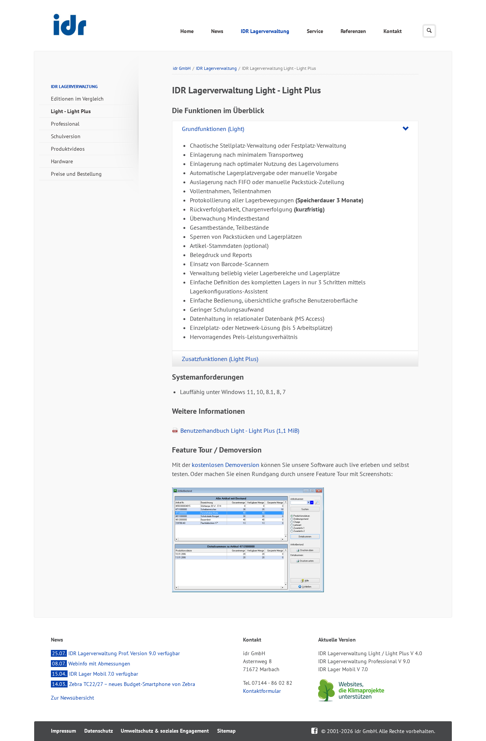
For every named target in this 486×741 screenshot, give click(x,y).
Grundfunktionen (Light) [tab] (213, 128)
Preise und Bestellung (76, 173)
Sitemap (226, 730)
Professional (65, 123)
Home (187, 31)
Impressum (63, 730)
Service (315, 31)
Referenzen (353, 31)
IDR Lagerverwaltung (265, 31)
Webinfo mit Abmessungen (91, 663)
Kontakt (392, 31)
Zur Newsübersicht (72, 697)
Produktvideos (68, 148)
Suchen (429, 30)
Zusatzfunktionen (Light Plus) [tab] (220, 359)
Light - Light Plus (71, 111)
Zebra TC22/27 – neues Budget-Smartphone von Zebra (123, 684)
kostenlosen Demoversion (225, 464)
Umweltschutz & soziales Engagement (165, 730)
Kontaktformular (262, 690)
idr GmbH (182, 68)
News (217, 31)
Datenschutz (98, 730)
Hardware (62, 161)
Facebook (314, 730)
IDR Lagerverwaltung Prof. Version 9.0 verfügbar (116, 653)
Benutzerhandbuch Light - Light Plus (239, 430)
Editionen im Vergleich (77, 98)
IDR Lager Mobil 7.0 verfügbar (95, 673)
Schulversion (65, 136)
